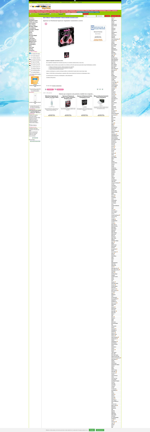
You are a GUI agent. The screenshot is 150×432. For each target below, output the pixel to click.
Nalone (113, 254)
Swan (113, 367)
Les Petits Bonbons (115, 205)
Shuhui (113, 348)
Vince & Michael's (115, 401)
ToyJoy (113, 387)
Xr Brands (114, 418)
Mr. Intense (114, 246)
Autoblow (113, 40)
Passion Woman (114, 286)
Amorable (113, 28)
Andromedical (114, 32)
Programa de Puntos (33, 118)
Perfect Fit (114, 289)
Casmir (113, 79)
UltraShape (114, 390)
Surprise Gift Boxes (115, 364)
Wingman (113, 412)
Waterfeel (114, 406)
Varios (113, 394)
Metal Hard (114, 238)
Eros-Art (113, 120)
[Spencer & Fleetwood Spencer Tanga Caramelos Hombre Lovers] (68, 107)
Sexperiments (114, 341)
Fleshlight (114, 140)
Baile (113, 47)
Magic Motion (114, 224)
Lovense (113, 219)
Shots (113, 345)
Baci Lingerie (114, 44)
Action (113, 21)
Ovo (112, 280)
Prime (113, 305)
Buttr (113, 72)
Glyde (113, 151)
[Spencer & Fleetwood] (98, 29)
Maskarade (114, 234)
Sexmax (113, 340)
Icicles (113, 165)
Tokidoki (113, 386)
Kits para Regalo (33, 35)
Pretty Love (114, 302)
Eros (112, 118)
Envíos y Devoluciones (33, 131)
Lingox (113, 209)
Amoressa (113, 29)
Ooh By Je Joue (115, 276)
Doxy (112, 105)
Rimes (113, 320)
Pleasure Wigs (114, 298)
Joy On (113, 184)
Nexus (113, 258)
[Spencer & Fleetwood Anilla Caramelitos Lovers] (85, 106)
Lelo (112, 204)
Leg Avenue (114, 202)
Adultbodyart (114, 25)
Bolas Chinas (32, 25)
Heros (113, 158)
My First (113, 247)
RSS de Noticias (33, 125)
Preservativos (32, 44)
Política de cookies (32, 134)
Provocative (114, 308)
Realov (113, 313)
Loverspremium (114, 220)
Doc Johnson (114, 102)
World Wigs (114, 414)
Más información (100, 430)
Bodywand (114, 70)
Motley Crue (114, 244)
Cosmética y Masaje (34, 29)
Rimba (113, 319)
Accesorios (31, 19)
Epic (112, 116)
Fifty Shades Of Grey (116, 139)
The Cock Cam (114, 378)
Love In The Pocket (115, 215)
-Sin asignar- (114, 352)
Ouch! (113, 279)
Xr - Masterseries (115, 417)
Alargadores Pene (33, 20)
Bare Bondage (114, 49)
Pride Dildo (114, 304)
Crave (113, 90)
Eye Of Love (114, 128)
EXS (112, 124)
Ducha (30, 32)
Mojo (113, 242)
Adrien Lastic (114, 24)
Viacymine (113, 397)
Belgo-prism (114, 53)
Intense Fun (114, 168)
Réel (112, 315)
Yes (112, 420)
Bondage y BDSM (33, 26)
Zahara (113, 424)
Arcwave (113, 36)
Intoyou (113, 173)
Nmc (112, 261)
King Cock (114, 194)
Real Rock (114, 312)
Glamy (113, 146)
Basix (113, 51)
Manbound (114, 230)
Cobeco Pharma (115, 85)
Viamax (113, 398)
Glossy (113, 150)
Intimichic (113, 170)
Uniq (112, 391)
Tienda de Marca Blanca (33, 122)
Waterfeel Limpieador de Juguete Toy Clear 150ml (51, 96)
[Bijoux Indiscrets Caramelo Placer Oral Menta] (101, 106)
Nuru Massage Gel (115, 269)
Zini (112, 427)
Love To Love (114, 216)
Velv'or (113, 395)
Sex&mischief (114, 338)
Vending (31, 48)
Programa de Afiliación (33, 121)
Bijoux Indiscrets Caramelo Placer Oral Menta (101, 96)
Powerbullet (114, 301)
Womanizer (114, 413)
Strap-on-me (114, 363)
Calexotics (114, 78)
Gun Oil (113, 153)
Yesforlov (113, 421)
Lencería (31, 37)
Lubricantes (32, 38)
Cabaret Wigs (114, 76)
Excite (113, 123)
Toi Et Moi (113, 384)
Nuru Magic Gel (115, 268)
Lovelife (113, 217)
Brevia (113, 71)
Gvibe (113, 154)
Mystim (113, 250)
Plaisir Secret (114, 297)
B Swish (113, 43)
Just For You (114, 186)
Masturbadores (32, 40)
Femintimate (114, 134)
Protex (113, 307)
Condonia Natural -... (35, 72)
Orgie (113, 277)
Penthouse (114, 287)
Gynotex (113, 156)
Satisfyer (113, 328)
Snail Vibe (113, 353)
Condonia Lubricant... (36, 57)
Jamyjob (113, 177)
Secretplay (114, 331)
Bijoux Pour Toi (115, 60)
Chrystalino (114, 97)
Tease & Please (114, 375)
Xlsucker (113, 416)
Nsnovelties (114, 265)
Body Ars (113, 67)
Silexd (113, 351)
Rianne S (113, 318)
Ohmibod (113, 275)
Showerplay (114, 346)
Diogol (113, 101)
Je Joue (113, 178)
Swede (113, 368)
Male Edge (114, 227)
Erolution (113, 117)
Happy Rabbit (114, 157)
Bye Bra (113, 75)
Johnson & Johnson (115, 182)
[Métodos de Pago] (35, 141)
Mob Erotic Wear (115, 240)
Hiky (112, 160)
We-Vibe (113, 410)
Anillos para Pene (33, 22)
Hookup (113, 161)
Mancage (113, 231)
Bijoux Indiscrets (115, 59)
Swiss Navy (114, 371)
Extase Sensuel (114, 127)
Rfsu (112, 316)
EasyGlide (113, 110)
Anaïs (113, 30)
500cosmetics (114, 20)
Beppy (113, 55)
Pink (112, 293)
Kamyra (113, 189)
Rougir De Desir (115, 323)
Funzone (113, 144)
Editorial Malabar (115, 113)
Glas (113, 147)
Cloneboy (113, 83)
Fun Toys (113, 143)
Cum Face (113, 93)
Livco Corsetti (114, 211)
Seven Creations (115, 337)
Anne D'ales (114, 34)
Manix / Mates (114, 232)
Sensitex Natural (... (35, 55)
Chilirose (113, 96)
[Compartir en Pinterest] (102, 89)
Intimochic (113, 172)
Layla (113, 198)
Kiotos (113, 196)
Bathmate (113, 52)
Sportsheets (114, 359)
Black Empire (114, 64)
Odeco (113, 272)
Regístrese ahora (98, 37)
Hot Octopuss (114, 162)
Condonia (113, 87)
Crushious (113, 91)
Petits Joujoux (114, 290)
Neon (113, 257)
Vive (112, 402)
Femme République (115, 135)
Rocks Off (114, 322)
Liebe (113, 208)
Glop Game (114, 149)
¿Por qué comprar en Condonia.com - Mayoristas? (35, 112)
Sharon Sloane (114, 344)
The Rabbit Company (115, 380)
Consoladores (32, 28)
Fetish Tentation (115, 138)
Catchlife (113, 80)
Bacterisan (114, 45)
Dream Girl (114, 106)
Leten (113, 206)
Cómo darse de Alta (32, 116)
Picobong (113, 291)
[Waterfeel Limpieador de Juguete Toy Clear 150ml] (52, 106)
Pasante (113, 284)
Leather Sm (114, 201)
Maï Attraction (114, 226)
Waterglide (114, 408)
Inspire (113, 166)
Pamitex (113, 282)
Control (113, 89)
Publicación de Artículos (33, 120)
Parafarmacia (32, 42)
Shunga (113, 349)
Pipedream (113, 294)
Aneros (113, 33)
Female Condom (115, 131)
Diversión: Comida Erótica (56, 85)
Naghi (113, 253)
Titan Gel (113, 383)
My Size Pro (114, 249)
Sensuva (113, 335)
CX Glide (113, 94)
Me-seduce (114, 236)
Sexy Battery (114, 342)
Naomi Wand (114, 256)
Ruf (112, 324)
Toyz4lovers (114, 388)
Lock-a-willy (114, 212)
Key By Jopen (114, 190)
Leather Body (114, 200)
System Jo (113, 372)
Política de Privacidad (33, 133)
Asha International (115, 39)
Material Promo (32, 41)
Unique (113, 393)
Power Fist (114, 300)
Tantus (113, 374)
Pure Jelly (114, 309)
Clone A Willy (114, 82)
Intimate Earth (114, 169)
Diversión (31, 31)
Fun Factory (114, 142)
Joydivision (114, 185)
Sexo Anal (31, 47)
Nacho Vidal (114, 251)
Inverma (113, 174)
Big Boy (113, 56)
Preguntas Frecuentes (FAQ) (34, 117)
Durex (113, 109)
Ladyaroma (114, 197)
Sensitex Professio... (36, 68)
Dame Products (115, 98)
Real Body (114, 311)
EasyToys (113, 112)
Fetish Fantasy (114, 136)
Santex (113, 327)
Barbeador (114, 48)
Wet (112, 409)
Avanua (113, 41)
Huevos (31, 34)
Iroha (113, 176)
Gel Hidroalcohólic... (35, 70)
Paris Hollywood (115, 283)
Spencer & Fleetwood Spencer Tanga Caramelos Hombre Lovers (68, 97)
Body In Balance (115, 68)
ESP (112, 121)
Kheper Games (114, 192)
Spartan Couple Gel (115, 356)
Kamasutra (114, 188)
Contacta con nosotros (33, 115)
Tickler (113, 382)
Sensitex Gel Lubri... (35, 53)
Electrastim (114, 114)
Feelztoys (113, 129)
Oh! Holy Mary (114, 273)
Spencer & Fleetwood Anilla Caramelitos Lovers (84, 96)
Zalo (112, 425)
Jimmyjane (113, 181)
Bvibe (113, 74)
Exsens (113, 125)
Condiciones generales (33, 128)
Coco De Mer (114, 86)
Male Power (114, 228)
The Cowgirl (114, 379)
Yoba (113, 423)
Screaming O (114, 330)
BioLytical (114, 63)
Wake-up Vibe (114, 405)
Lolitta (113, 213)
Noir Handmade (114, 262)
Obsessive (113, 271)
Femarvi (113, 132)
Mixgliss (113, 239)
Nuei (112, 266)
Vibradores (31, 50)
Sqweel (113, 360)
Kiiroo (113, 193)
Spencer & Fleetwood (116, 357)
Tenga (113, 376)
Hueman (113, 164)
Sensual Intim (114, 334)
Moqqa (113, 243)
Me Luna (113, 235)
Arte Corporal (32, 23)
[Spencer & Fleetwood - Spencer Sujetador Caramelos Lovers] (66, 48)
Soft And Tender (115, 355)
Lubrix (113, 223)
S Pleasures (114, 326)
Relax (30, 45)
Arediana (113, 37)
